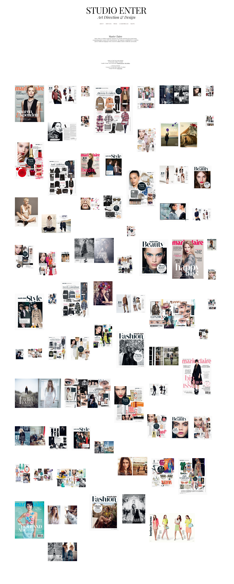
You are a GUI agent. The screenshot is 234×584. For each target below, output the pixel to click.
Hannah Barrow (120, 63)
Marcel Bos (119, 68)
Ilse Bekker (127, 63)
